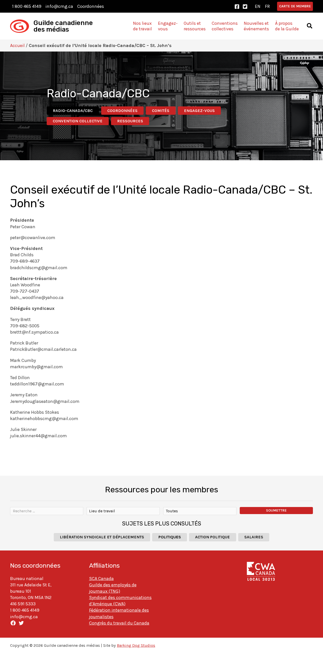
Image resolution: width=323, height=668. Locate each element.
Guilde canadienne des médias (63, 26)
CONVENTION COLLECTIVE (77, 121)
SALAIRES (253, 537)
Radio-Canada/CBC (73, 110)
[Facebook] (236, 6)
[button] (295, 6)
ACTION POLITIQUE (212, 537)
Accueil (17, 45)
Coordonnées (90, 6)
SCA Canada (101, 578)
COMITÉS (160, 110)
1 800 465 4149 (26, 6)
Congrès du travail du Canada (119, 623)
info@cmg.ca (59, 6)
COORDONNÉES (122, 110)
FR (267, 6)
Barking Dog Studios (136, 645)
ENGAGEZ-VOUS (199, 110)
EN (257, 6)
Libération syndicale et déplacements (102, 537)
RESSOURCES (130, 121)
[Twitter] (245, 6)
